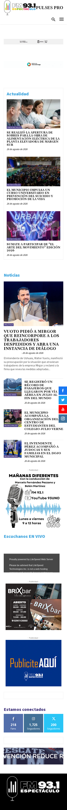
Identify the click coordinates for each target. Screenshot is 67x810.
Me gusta (13, 715)
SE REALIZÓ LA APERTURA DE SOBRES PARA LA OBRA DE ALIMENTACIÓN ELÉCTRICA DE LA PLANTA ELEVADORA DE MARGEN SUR (33, 139)
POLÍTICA (8, 324)
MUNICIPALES (13, 185)
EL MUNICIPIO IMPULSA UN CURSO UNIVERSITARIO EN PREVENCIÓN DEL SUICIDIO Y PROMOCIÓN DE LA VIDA (30, 194)
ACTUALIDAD (10, 395)
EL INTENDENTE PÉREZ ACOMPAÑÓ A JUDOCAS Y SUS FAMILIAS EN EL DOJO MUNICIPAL (42, 450)
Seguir (34, 715)
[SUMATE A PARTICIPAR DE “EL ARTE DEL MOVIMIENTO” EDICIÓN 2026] (33, 226)
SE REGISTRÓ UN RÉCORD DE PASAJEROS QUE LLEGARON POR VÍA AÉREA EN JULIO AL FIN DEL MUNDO (40, 390)
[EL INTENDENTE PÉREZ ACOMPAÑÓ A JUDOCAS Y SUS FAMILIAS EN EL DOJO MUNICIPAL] (13, 449)
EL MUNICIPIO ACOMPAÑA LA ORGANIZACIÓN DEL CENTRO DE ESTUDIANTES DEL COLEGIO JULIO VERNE (43, 421)
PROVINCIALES (14, 127)
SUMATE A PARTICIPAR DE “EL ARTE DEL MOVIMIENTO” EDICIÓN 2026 (33, 247)
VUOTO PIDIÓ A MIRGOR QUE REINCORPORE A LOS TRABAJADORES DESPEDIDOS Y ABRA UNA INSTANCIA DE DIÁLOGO (31, 340)
